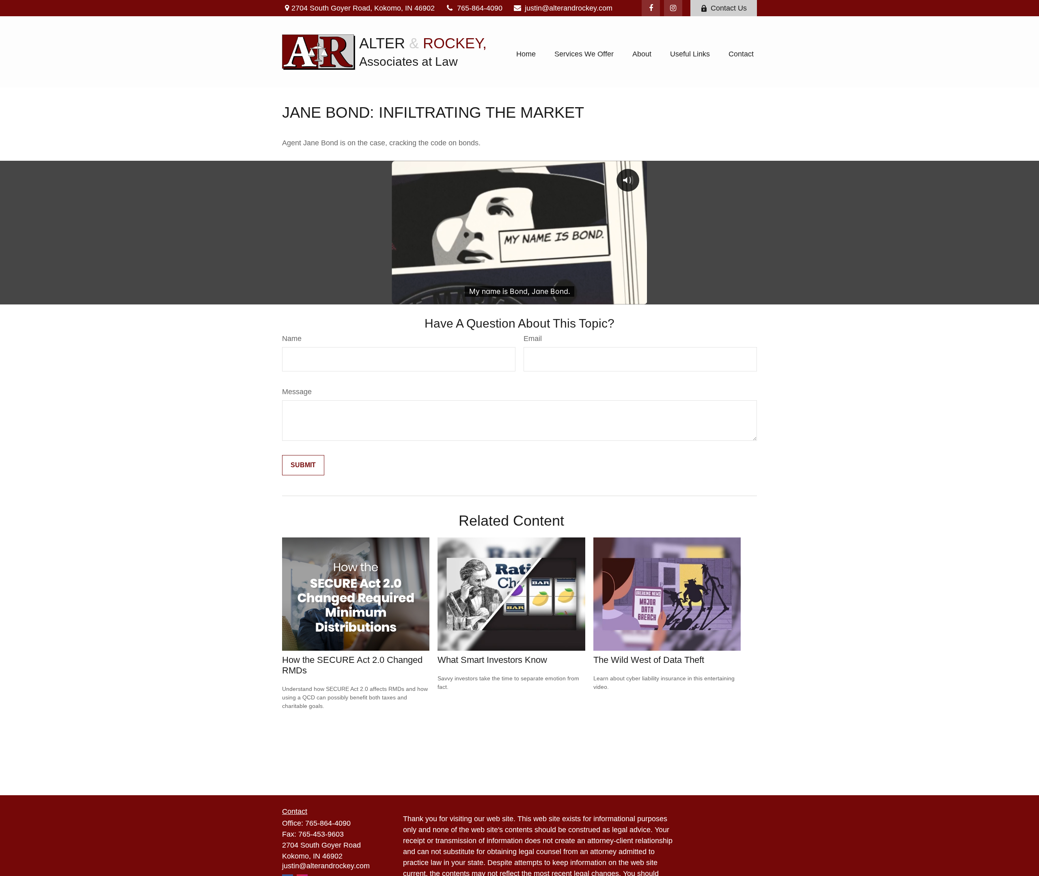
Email (533, 338)
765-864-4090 (479, 8)
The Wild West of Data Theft (648, 660)
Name (292, 338)
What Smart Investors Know (492, 660)
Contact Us (729, 8)
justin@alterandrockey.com (568, 8)
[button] (526, 54)
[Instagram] (673, 8)
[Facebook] (651, 8)
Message (297, 392)
